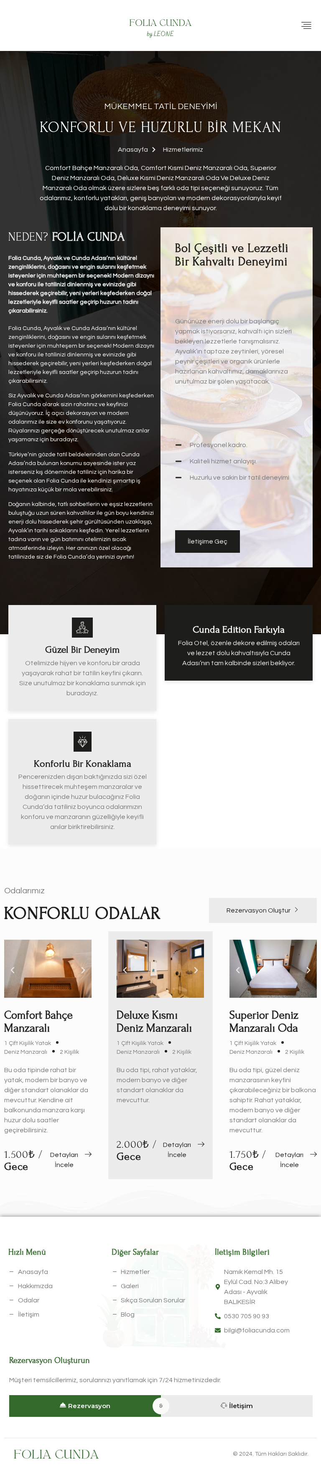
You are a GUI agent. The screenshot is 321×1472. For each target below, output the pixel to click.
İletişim (241, 1406)
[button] (12, 970)
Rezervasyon (89, 1406)
